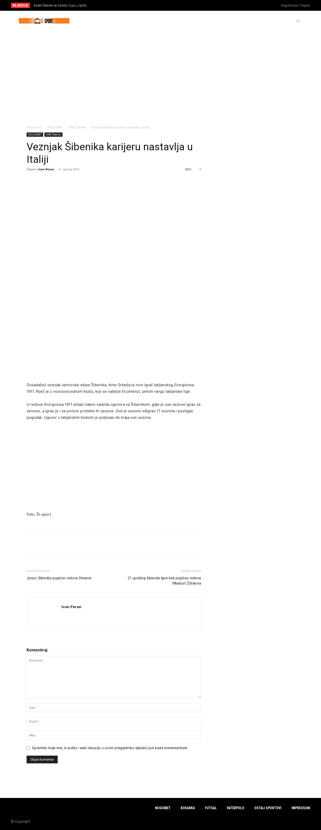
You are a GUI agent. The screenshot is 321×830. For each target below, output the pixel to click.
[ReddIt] (55, 181)
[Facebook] (246, 5)
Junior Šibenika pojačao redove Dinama (59, 578)
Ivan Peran (46, 169)
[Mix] (78, 181)
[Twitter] (263, 5)
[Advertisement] (160, 68)
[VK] (89, 181)
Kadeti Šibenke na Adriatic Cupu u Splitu (60, 5)
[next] (177, 5)
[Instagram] (255, 5)
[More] (101, 181)
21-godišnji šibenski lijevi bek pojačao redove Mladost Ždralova (164, 581)
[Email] (66, 181)
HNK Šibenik (77, 127)
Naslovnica (34, 127)
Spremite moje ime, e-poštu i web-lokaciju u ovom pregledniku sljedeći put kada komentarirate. (110, 748)
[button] (298, 21)
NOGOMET (55, 127)
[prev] (169, 5)
